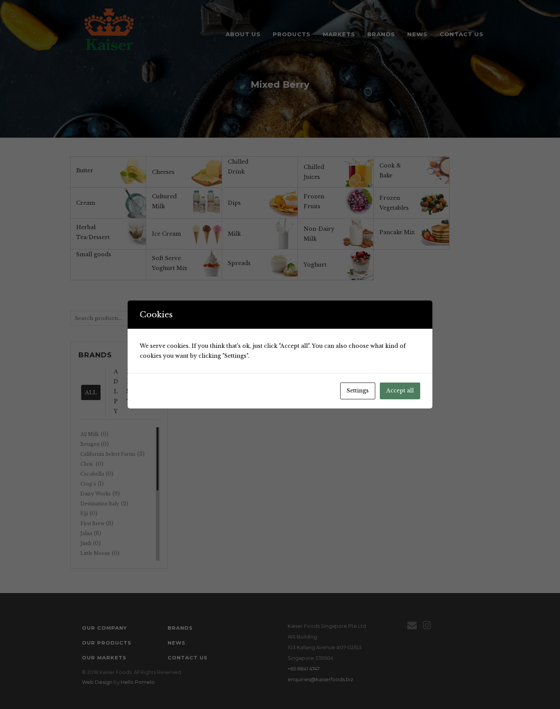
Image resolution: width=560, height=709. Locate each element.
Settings (358, 390)
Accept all (400, 390)
